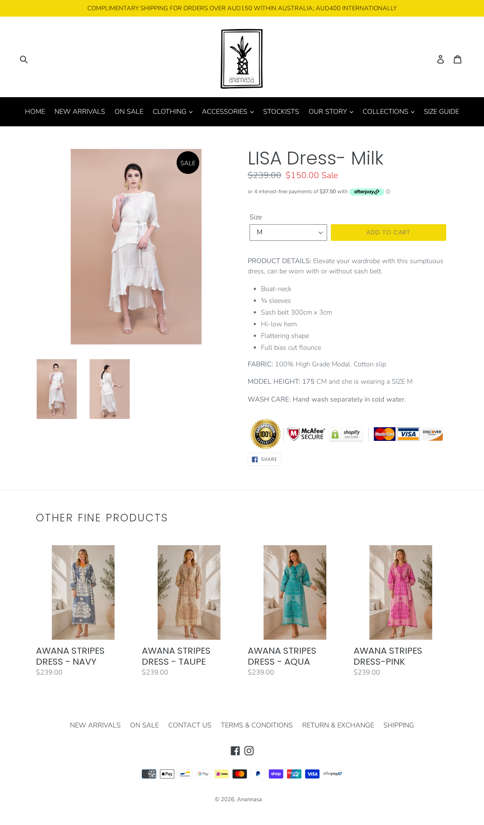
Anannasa (249, 799)
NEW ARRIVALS (79, 111)
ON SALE (129, 111)
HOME (35, 111)
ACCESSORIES (225, 111)
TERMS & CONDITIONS (257, 725)
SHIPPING (398, 725)
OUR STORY (329, 111)
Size (256, 217)
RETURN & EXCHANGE (338, 725)
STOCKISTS (281, 111)
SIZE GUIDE (441, 111)
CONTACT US (189, 725)
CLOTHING (170, 111)
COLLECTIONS (386, 111)
